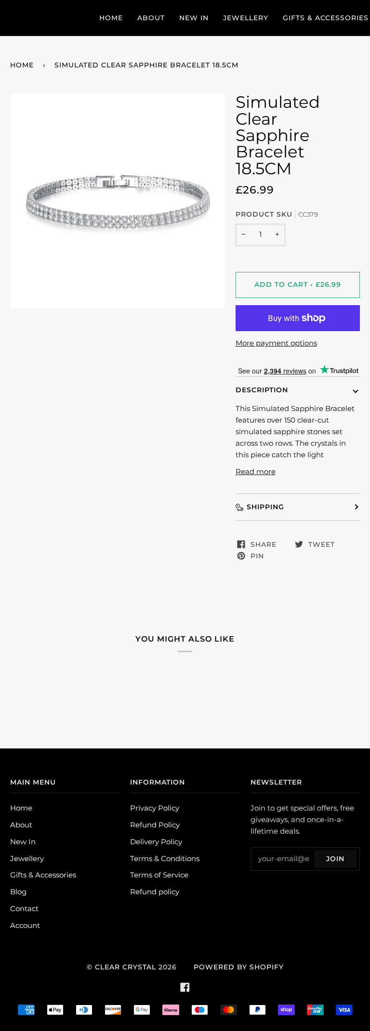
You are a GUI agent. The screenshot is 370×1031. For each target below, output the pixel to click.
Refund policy (154, 892)
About (21, 825)
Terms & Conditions (164, 858)
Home (22, 65)
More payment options (276, 343)
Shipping (265, 507)
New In (23, 842)
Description (262, 390)
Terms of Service (159, 875)
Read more (256, 471)
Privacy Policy (154, 808)
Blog (18, 892)
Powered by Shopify (239, 967)
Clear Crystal (125, 967)
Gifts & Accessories (43, 875)
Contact (24, 908)
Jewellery (27, 858)
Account (25, 925)
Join (335, 858)
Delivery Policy (156, 842)
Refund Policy (155, 825)
